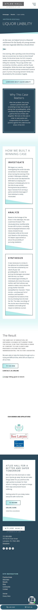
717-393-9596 (10, 366)
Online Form (11, 507)
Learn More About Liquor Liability (18, 82)
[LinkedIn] (10, 548)
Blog (4, 584)
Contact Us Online (11, 370)
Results (13, 14)
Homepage (6, 14)
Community (6, 587)
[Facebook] (4, 548)
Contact (5, 589)
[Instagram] (7, 548)
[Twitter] (13, 548)
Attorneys (6, 579)
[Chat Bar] (19, 607)
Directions (6, 543)
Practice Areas (7, 577)
